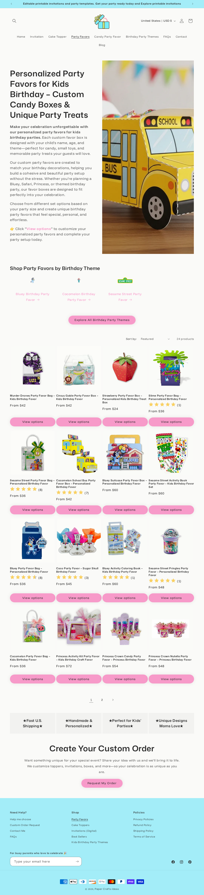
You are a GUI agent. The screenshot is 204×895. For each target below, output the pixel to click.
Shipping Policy (143, 830)
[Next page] (112, 699)
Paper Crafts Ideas (107, 888)
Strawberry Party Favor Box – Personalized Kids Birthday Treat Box (124, 399)
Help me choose (20, 819)
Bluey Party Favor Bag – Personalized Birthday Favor (29, 570)
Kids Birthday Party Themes (90, 842)
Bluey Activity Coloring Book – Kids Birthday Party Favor (122, 570)
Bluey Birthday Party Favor (33, 297)
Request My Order (102, 783)
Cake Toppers (80, 825)
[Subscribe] (77, 861)
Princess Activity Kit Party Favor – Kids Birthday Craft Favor (78, 658)
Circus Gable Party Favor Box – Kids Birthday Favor (77, 397)
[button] (14, 21)
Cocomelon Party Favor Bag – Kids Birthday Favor (30, 658)
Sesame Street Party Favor (125, 297)
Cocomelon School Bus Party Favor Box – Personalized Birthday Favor (76, 484)
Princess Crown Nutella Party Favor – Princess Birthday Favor (170, 658)
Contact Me (17, 830)
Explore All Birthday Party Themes (102, 320)
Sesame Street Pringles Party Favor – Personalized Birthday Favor (169, 572)
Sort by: (131, 339)
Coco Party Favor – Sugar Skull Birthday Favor (77, 570)
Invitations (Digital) (84, 830)
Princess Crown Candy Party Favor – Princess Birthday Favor (123, 658)
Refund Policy (142, 825)
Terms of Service (144, 836)
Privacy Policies (143, 819)
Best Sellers (79, 836)
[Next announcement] (192, 4)
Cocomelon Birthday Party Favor (78, 297)
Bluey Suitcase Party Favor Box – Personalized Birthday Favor (124, 482)
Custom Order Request (25, 825)
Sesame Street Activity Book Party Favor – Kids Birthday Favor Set (171, 484)
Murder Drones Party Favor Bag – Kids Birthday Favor (32, 397)
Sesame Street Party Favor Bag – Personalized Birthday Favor (32, 482)
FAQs (13, 836)
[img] (162, 405)
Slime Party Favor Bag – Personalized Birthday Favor (168, 397)
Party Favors (80, 819)
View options (32, 422)
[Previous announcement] (11, 4)
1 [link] (91, 700)
